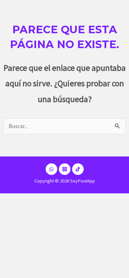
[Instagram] (64, 169)
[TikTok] (78, 169)
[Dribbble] (51, 169)
